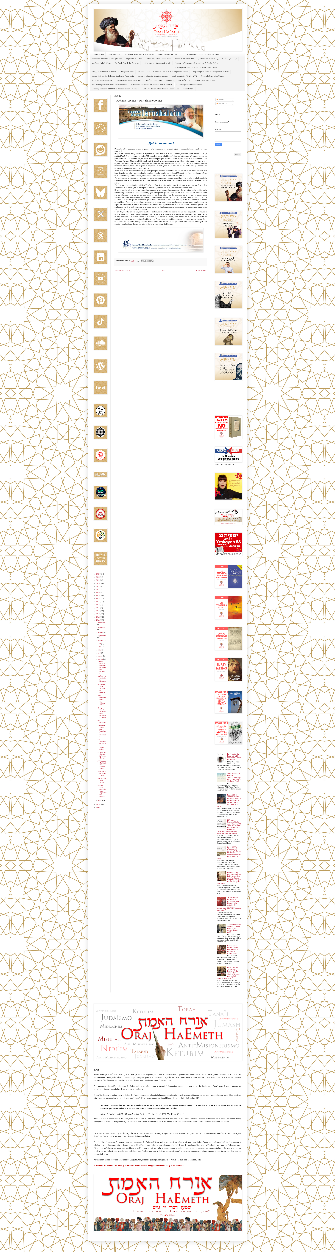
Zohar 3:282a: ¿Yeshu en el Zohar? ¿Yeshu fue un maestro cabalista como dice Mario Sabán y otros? (229, 852)
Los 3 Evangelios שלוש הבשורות (184, 76)
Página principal (97, 54)
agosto (100, 641)
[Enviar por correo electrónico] (142, 261)
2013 (98, 614)
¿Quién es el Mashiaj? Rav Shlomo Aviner (102, 765)
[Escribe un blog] (144, 261)
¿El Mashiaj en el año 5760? (101, 773)
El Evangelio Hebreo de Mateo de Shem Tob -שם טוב (196, 67)
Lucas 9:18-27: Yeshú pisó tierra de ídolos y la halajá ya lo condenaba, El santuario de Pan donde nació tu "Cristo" (229, 800)
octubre (101, 633)
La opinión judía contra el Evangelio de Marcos (210, 72)
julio (99, 644)
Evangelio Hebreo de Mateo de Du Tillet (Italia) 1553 (113, 72)
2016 (98, 605)
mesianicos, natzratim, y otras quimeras (107, 59)
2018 (98, 598)
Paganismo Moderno (134, 59)
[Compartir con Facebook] (149, 261)
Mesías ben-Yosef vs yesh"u (101, 780)
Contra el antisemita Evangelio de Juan (153, 76)
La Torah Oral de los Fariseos (127, 63)
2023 (98, 583)
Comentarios (222, 104)
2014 (98, 611)
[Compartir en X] (147, 261)
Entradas (221, 100)
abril (99, 653)
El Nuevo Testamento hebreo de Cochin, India (161, 89)
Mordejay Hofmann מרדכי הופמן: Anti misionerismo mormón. (115, 89)
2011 (98, 620)
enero (100, 800)
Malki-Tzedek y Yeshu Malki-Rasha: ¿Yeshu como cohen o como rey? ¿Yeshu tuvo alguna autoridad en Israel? (229, 972)
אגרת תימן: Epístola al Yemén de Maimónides (109, 85)
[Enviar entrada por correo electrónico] (138, 260)
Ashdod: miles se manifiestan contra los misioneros (102, 667)
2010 (98, 804)
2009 (98, 807)
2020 (98, 592)
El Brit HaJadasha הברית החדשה (158, 59)
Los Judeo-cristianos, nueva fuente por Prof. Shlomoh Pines (139, 80)
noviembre (101, 628)
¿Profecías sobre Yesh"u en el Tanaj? (139, 54)
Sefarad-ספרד (188, 89)
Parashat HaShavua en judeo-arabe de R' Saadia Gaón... (196, 63)
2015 (98, 608)
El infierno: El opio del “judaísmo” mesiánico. (102, 731)
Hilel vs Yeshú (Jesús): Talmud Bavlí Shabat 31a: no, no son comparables (233, 949)
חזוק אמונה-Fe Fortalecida (102, 80)
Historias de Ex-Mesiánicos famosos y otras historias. (151, 85)
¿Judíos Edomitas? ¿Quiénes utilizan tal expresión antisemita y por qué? (234, 928)
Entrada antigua (200, 270)
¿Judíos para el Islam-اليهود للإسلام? (157, 63)
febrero (100, 659)
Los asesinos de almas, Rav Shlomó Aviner (101, 744)
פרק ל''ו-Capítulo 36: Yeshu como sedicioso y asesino (102, 712)
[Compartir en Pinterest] (152, 261)
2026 (98, 574)
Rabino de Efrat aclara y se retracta (101, 688)
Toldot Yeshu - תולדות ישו (205, 80)
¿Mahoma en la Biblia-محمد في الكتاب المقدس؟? (217, 59)
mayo (100, 650)
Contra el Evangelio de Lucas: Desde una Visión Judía (113, 76)
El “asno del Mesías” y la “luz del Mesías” (101, 755)
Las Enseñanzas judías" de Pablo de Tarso (202, 54)
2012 (98, 617)
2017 (98, 602)
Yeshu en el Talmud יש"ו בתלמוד (178, 80)
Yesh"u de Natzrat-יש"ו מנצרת (170, 54)
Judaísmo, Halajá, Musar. (101, 63)
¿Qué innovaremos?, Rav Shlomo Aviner (101, 700)
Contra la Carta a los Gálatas (212, 76)
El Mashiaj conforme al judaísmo (189, 85)
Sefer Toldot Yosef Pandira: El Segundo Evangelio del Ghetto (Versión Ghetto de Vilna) (234, 777)
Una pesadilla (101, 721)
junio (100, 647)
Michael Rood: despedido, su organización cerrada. (102, 791)
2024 (98, 580)
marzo (100, 656)
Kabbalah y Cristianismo (184, 59)
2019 (98, 595)
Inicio (162, 270)
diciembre (101, 623)
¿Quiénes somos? (114, 54)
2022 (98, 586)
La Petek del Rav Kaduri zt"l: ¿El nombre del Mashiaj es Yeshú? (234, 757)
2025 (98, 577)
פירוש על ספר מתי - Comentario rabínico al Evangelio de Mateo (163, 72)
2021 (98, 589)
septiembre (102, 636)
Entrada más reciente (122, 270)
